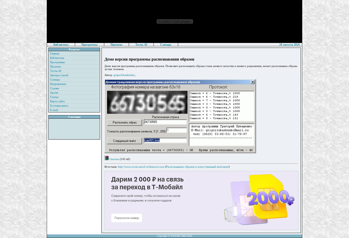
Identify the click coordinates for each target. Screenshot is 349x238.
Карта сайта (57, 101)
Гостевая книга (59, 105)
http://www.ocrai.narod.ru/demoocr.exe (141, 166)
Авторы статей (59, 75)
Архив (54, 92)
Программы (90, 44)
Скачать (114, 159)
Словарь (165, 44)
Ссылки (54, 88)
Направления (58, 83)
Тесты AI (141, 44)
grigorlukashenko (124, 74)
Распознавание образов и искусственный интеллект (197, 166)
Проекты (116, 44)
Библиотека (60, 44)
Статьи (54, 96)
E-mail (54, 109)
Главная (54, 53)
